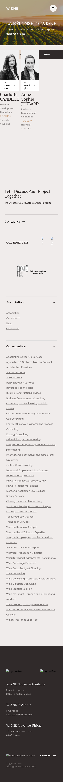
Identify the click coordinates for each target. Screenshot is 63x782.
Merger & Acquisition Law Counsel (25, 491)
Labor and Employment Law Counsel (27, 470)
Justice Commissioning (19, 465)
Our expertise (15, 346)
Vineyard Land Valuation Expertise (25, 532)
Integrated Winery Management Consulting (31, 444)
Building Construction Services (23, 393)
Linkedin (30, 755)
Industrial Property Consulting (23, 439)
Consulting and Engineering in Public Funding (26, 406)
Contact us (13, 222)
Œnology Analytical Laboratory (24, 501)
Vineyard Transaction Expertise (24, 553)
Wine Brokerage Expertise (21, 563)
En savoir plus (7, 85)
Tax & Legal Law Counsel (20, 516)
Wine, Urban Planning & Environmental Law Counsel (30, 612)
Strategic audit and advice (21, 511)
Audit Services (14, 377)
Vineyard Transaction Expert (22, 547)
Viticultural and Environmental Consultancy (31, 558)
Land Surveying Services (20, 475)
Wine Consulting (15, 573)
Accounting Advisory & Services (24, 357)
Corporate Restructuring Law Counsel (28, 413)
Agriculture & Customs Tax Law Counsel (29, 362)
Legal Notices (14, 763)
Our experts (13, 318)
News (9, 323)
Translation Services (18, 522)
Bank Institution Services (20, 382)
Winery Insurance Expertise (22, 619)
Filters (47, 54)
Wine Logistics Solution (19, 589)
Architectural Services (19, 367)
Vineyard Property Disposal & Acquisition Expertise (29, 540)
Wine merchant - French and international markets (30, 596)
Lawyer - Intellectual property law (26, 480)
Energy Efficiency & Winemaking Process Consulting (29, 426)
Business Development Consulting (25, 398)
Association (15, 302)
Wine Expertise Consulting (21, 583)
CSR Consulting (15, 418)
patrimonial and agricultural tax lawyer (28, 506)
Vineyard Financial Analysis (21, 527)
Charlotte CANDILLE (9, 97)
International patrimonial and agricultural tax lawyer (30, 457)
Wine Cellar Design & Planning (23, 568)
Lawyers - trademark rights (22, 486)
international (13, 449)
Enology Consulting (17, 434)
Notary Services (15, 496)
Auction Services (15, 372)
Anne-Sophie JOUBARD (30, 99)
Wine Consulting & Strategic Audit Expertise (31, 578)
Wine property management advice (27, 604)
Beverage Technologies (19, 388)
